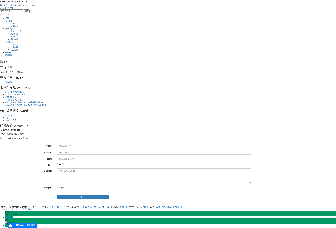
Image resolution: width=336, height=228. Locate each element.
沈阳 (16, 209)
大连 (20, 209)
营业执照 (14, 26)
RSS (28, 5)
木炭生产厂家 (16, 31)
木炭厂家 (14, 34)
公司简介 (14, 23)
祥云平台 (142, 206)
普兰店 (25, 209)
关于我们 (9, 20)
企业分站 (12, 5)
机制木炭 (14, 39)
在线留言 (9, 81)
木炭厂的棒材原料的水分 (15, 91)
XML (34, 5)
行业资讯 (14, 47)
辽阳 (34, 209)
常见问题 (14, 49)
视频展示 (9, 52)
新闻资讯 (9, 41)
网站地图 (21, 5)
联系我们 (9, 54)
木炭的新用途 (10, 97)
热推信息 (3, 5)
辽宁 (11, 209)
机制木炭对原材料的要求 (15, 94)
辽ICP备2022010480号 (61, 206)
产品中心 (9, 28)
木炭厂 (13, 36)
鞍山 (30, 209)
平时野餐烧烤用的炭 (13, 99)
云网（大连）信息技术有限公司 (169, 206)
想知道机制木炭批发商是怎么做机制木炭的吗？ (24, 102)
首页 (7, 18)
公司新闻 (14, 44)
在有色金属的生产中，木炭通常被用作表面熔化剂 (25, 105)
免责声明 (124, 206)
